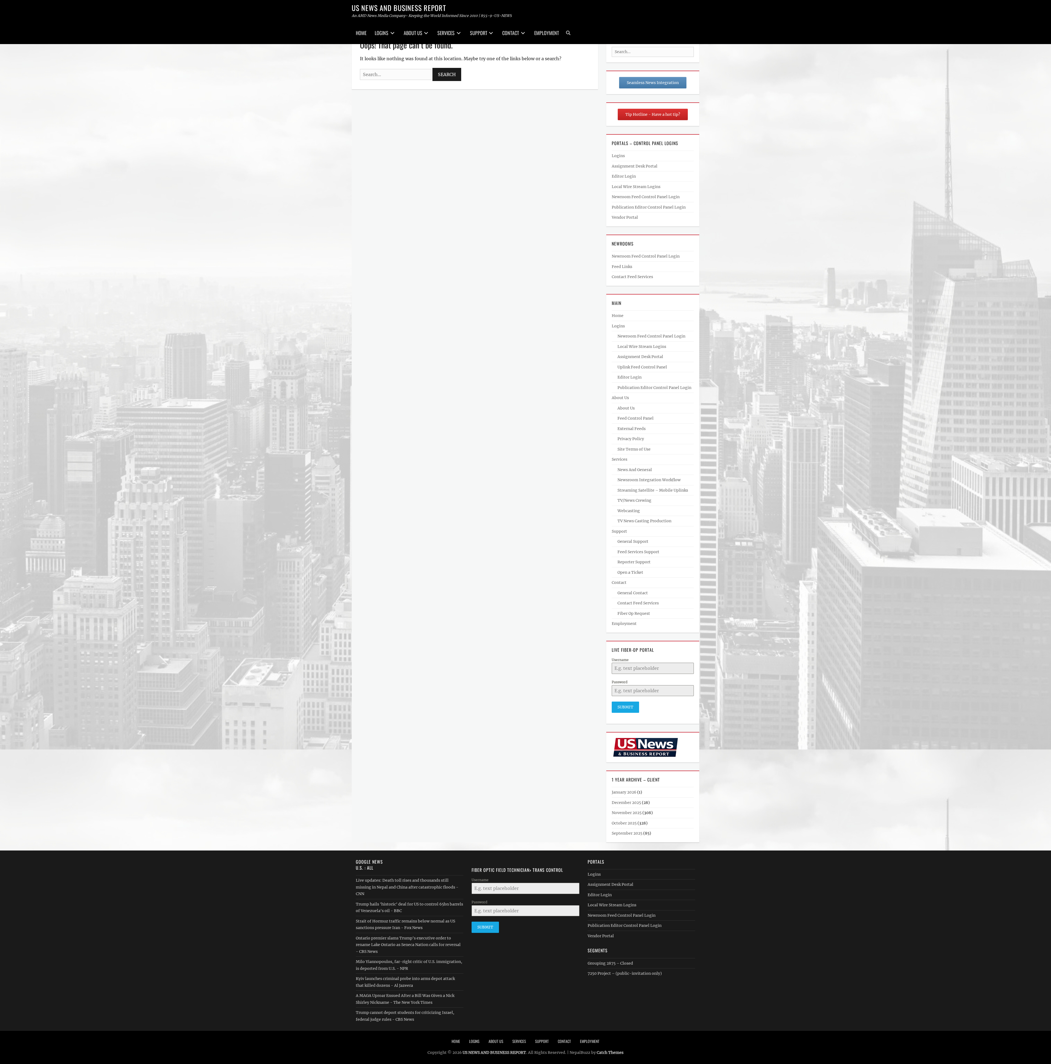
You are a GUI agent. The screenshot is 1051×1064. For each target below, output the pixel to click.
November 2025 (627, 812)
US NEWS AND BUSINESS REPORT (399, 7)
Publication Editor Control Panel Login (649, 207)
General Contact (632, 592)
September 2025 (627, 833)
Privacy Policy (630, 438)
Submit (625, 707)
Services (446, 32)
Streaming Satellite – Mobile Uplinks (652, 490)
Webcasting (628, 510)
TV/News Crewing (634, 500)
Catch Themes (610, 1052)
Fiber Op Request (633, 613)
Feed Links (622, 266)
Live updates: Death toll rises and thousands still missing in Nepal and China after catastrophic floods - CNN (407, 887)
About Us (413, 32)
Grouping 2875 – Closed (610, 963)
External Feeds (631, 428)
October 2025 (624, 823)
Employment (546, 32)
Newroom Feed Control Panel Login (646, 196)
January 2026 (624, 792)
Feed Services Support (638, 551)
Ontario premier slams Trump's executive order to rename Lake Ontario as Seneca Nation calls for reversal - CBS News (408, 945)
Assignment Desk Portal (634, 166)
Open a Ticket (630, 572)
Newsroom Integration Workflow (649, 479)
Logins (381, 32)
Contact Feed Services (632, 276)
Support (478, 32)
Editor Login (624, 176)
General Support (632, 541)
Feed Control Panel (635, 418)
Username (620, 660)
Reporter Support (634, 562)
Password (619, 682)
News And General (634, 469)
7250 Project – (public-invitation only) (625, 973)
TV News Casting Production (644, 520)
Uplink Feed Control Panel (642, 367)
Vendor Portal (625, 217)
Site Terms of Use (634, 449)
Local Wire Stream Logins (636, 186)
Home (361, 32)
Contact (510, 32)
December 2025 (626, 802)
